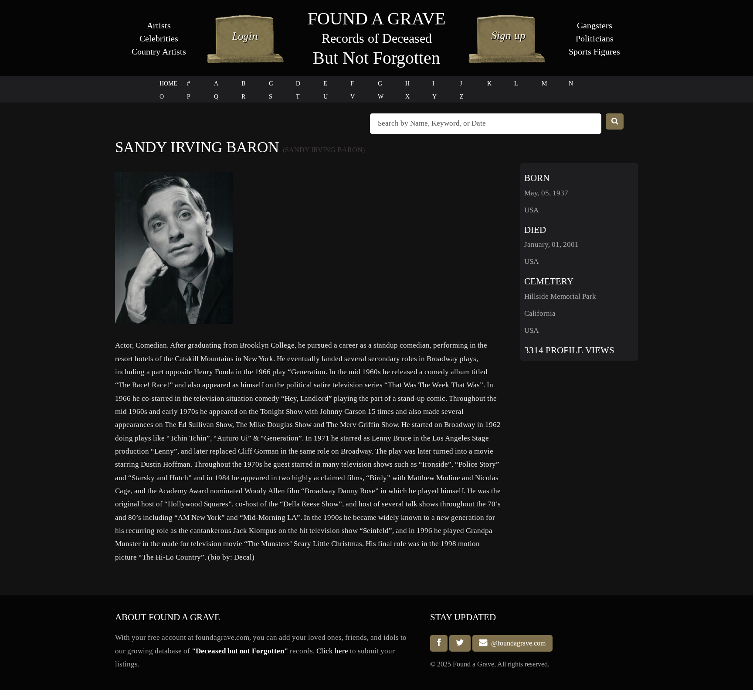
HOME (168, 83)
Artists (159, 25)
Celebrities (158, 38)
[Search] (615, 121)
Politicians (595, 38)
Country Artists (159, 51)
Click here (332, 651)
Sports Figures (594, 51)
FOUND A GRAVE (376, 18)
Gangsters (594, 25)
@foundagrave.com (517, 643)
